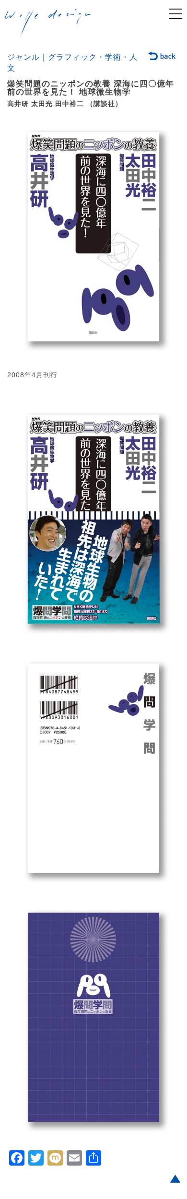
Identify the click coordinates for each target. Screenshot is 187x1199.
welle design (48, 23)
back (162, 57)
